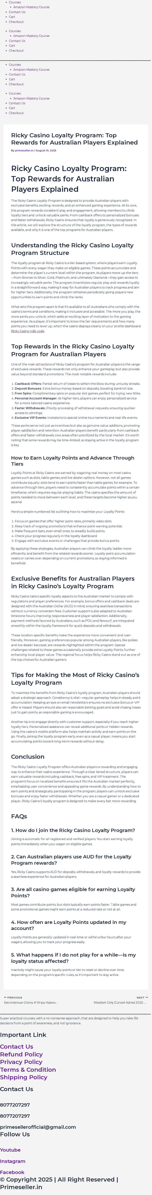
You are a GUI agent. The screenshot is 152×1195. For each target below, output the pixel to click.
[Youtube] (1, 1144)
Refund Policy (21, 1054)
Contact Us (17, 12)
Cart (12, 17)
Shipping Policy (23, 1077)
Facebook (12, 1172)
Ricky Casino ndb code (27, 331)
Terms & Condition (28, 1069)
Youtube (10, 1150)
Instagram (12, 1161)
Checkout (16, 22)
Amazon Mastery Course (31, 7)
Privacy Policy (21, 1061)
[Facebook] (1, 1166)
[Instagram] (1, 1155)
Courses (15, 2)
